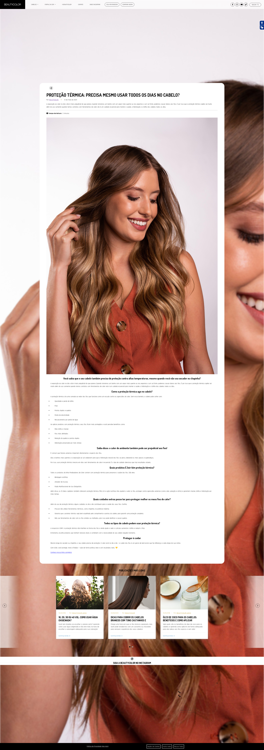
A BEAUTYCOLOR (66, 4)
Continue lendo (64, 636)
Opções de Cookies (153, 746)
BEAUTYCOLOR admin (79, 613)
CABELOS (34, 4)
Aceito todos (167, 746)
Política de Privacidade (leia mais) (98, 746)
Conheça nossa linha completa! (61, 552)
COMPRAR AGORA (127, 4)
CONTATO (80, 4)
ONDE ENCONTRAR (95, 4)
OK (217, 683)
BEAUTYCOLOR (54, 100)
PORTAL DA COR (50, 4)
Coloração (65, 579)
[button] (129, 646)
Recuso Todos (178, 746)
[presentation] (2, 605)
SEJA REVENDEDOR (112, 4)
